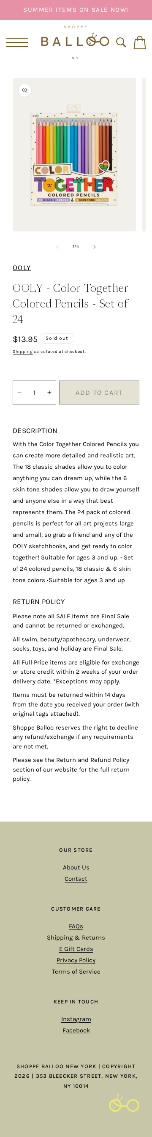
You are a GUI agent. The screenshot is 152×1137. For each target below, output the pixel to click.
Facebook (76, 1030)
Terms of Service (76, 971)
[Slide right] (94, 247)
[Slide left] (57, 247)
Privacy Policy (76, 960)
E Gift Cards (76, 949)
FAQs (76, 926)
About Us (76, 867)
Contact (76, 878)
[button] (15, 42)
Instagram (76, 1019)
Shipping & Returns (76, 937)
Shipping (23, 351)
